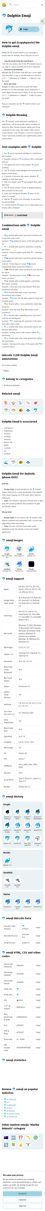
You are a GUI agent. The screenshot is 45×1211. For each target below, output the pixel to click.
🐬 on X (7, 1102)
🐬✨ (6, 247)
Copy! (38, 927)
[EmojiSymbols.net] (4, 5)
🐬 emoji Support (13, 578)
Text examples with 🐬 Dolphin (21, 147)
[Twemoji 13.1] (27, 901)
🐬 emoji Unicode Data (16, 918)
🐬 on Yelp (8, 1108)
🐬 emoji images (12, 540)
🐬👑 (6, 304)
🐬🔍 (6, 315)
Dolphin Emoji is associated (19, 421)
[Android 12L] (17, 838)
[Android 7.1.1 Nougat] (7, 825)
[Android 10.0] (37, 825)
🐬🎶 (6, 338)
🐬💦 (6, 292)
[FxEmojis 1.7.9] (7, 860)
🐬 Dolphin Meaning (14, 115)
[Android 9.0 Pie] (27, 825)
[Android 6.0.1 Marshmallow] (37, 812)
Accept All (22, 1194)
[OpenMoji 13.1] (7, 880)
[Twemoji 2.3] (7, 901)
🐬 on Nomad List (10, 1116)
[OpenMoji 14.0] (17, 880)
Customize (22, 1200)
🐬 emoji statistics (14, 1060)
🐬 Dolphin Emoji (16, 15)
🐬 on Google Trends (12, 1114)
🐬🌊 (6, 235)
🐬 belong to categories (17, 379)
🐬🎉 (6, 281)
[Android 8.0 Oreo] (17, 825)
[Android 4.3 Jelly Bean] (7, 812)
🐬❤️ (6, 270)
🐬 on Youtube (9, 1111)
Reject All (22, 1206)
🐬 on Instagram (10, 1099)
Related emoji (11, 393)
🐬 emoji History (12, 796)
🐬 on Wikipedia (10, 1105)
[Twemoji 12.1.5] (17, 901)
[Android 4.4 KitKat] (17, 812)
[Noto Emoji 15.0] (37, 838)
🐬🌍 (6, 258)
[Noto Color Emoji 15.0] (27, 838)
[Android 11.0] (7, 838)
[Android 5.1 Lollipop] (27, 812)
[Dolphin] (7, 549)
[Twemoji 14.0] (37, 901)
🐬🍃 (6, 327)
